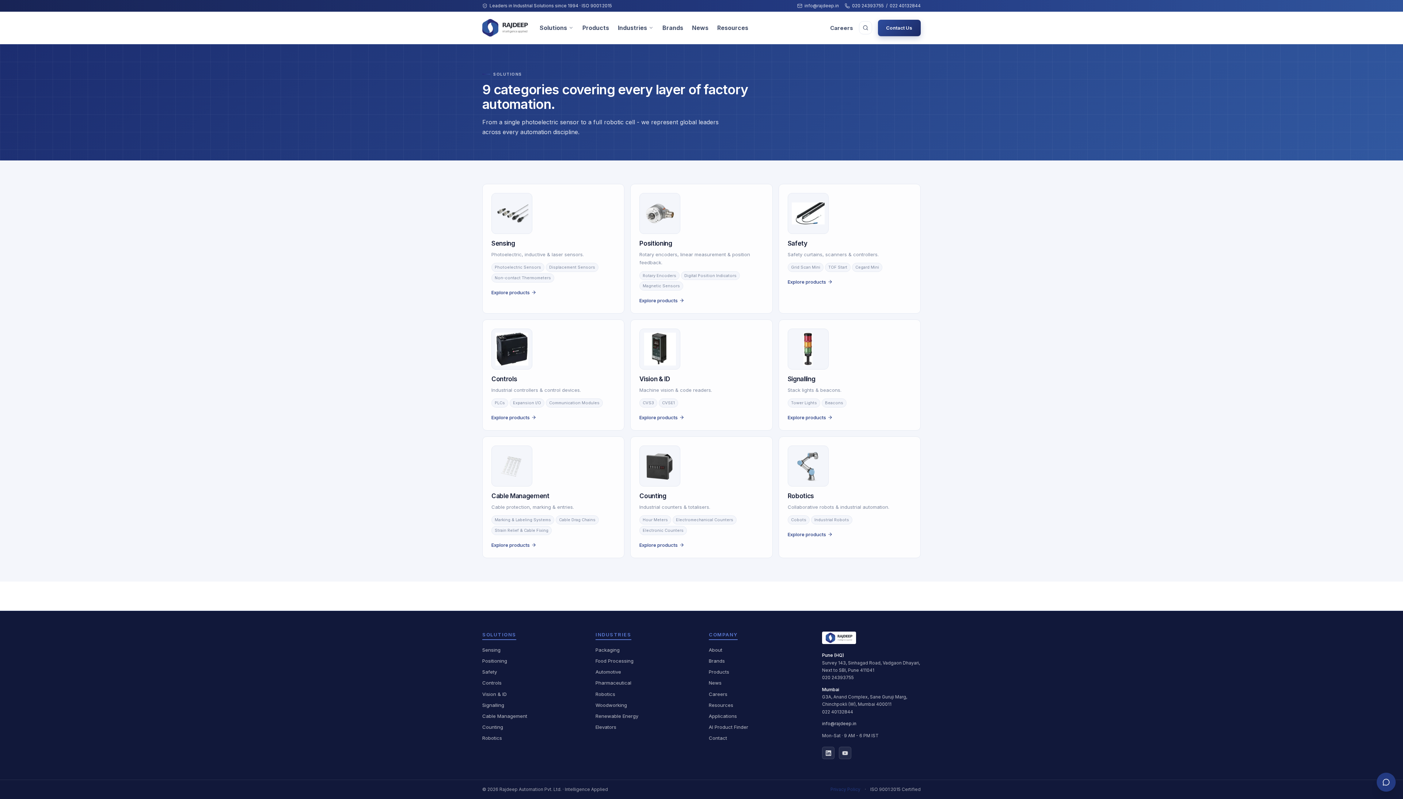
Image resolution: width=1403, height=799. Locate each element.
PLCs (500, 402)
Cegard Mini (867, 267)
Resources (732, 27)
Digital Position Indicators (710, 275)
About (715, 650)
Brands (672, 27)
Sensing (491, 650)
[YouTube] (845, 753)
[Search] (865, 27)
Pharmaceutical (613, 683)
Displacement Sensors (572, 267)
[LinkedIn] (828, 753)
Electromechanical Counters (704, 519)
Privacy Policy (845, 789)
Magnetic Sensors (661, 285)
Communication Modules (574, 402)
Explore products (510, 292)
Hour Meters (655, 519)
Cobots (798, 519)
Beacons (834, 402)
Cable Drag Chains (577, 519)
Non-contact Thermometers (523, 277)
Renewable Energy (617, 716)
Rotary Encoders (659, 275)
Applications (723, 716)
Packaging (608, 650)
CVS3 (648, 402)
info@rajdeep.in (822, 5)
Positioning (494, 661)
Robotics (492, 738)
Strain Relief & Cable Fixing (521, 530)
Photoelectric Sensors (518, 267)
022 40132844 (905, 5)
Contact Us (899, 28)
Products (595, 27)
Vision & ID (494, 694)
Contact (718, 738)
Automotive (608, 672)
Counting (492, 727)
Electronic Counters (663, 530)
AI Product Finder (728, 727)
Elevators (606, 727)
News (700, 27)
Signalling (493, 705)
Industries (632, 27)
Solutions (553, 27)
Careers (841, 27)
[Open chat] (1386, 782)
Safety (489, 672)
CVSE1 (668, 402)
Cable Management (504, 716)
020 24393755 (868, 5)
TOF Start (837, 267)
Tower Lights (804, 402)
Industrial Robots (831, 519)
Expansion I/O (527, 402)
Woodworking (611, 705)
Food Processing (615, 661)
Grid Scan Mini (805, 267)
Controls (492, 683)
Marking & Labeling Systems (523, 519)
